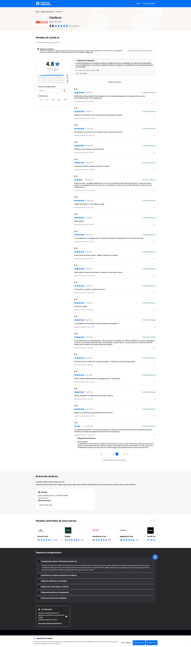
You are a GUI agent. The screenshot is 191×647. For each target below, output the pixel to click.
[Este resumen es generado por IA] (98, 70)
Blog (138, 3)
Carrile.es (59, 11)
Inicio (37, 11)
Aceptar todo (151, 643)
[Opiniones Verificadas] (43, 3)
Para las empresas (149, 3)
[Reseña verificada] (142, 92)
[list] (95, 534)
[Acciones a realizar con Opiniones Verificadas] (154, 101)
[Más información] (66, 616)
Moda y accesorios (47, 11)
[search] (64, 91)
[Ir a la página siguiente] (127, 454)
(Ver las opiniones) (74, 26)
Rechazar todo (139, 643)
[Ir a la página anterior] (101, 454)
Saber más (89, 52)
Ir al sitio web (47, 505)
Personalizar (126, 643)
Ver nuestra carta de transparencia (50, 623)
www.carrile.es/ (43, 498)
